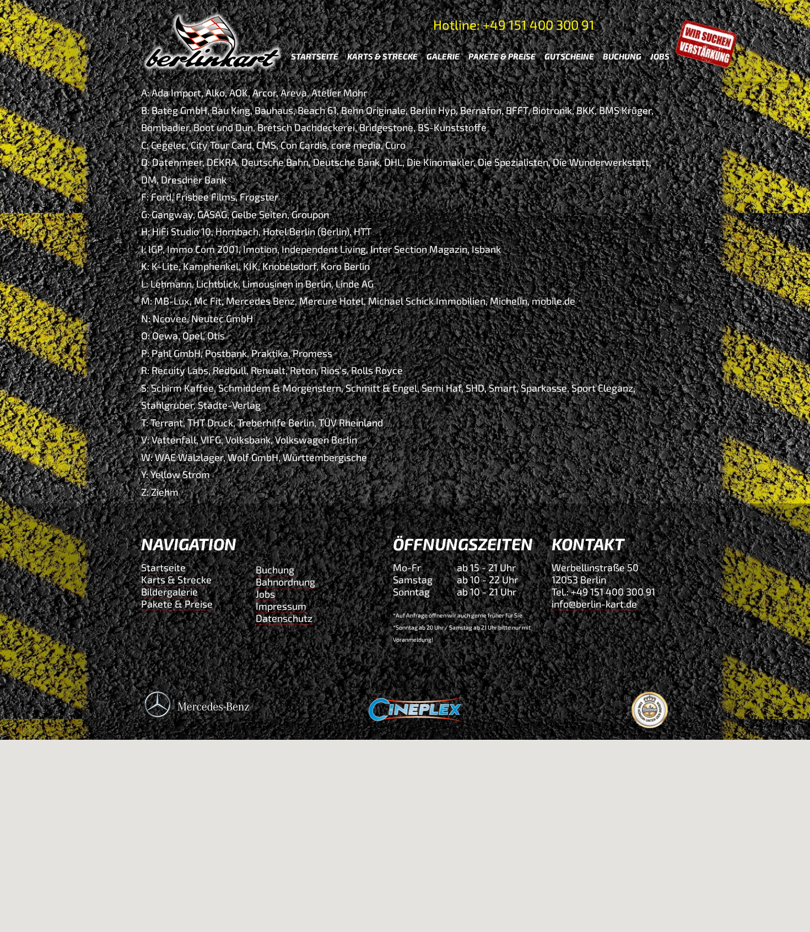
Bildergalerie (169, 592)
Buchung (275, 569)
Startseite (163, 567)
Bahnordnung (285, 582)
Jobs (265, 594)
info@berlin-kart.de (594, 604)
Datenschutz (284, 618)
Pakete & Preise (177, 604)
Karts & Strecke (176, 579)
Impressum (281, 606)
